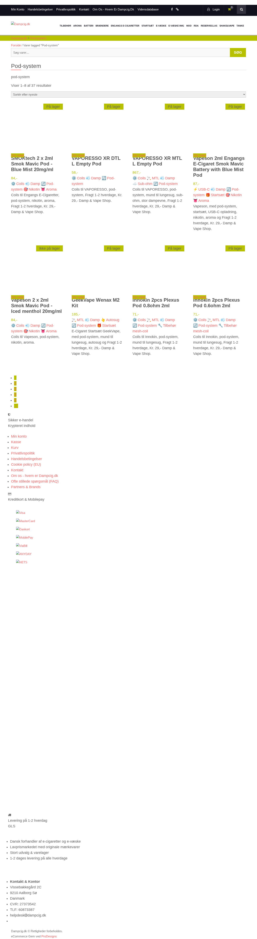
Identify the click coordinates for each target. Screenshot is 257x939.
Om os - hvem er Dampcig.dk (113, 9)
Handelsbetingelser (40, 9)
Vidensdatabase (148, 9)
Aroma (77, 25)
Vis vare (17, 155)
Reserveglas (209, 25)
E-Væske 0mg (176, 25)
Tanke (240, 25)
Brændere (102, 25)
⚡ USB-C (201, 189)
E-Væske (161, 25)
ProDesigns (49, 936)
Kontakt (84, 9)
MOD (189, 25)
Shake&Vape (226, 25)
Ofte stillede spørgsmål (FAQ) (35, 481)
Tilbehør (65, 25)
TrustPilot (177, 9)
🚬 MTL (153, 178)
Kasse (16, 442)
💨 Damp (32, 184)
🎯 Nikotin (31, 189)
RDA (196, 25)
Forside (16, 45)
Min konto (17, 9)
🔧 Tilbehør (167, 326)
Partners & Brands (26, 487)
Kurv (14, 448)
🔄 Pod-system (165, 184)
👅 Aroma (49, 189)
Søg (238, 52)
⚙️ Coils (17, 184)
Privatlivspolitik (66, 9)
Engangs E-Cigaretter (125, 25)
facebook (172, 9)
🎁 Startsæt (215, 195)
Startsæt (148, 25)
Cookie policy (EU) (26, 464)
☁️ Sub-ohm (142, 184)
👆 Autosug (110, 320)
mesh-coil (140, 331)
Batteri (88, 25)
